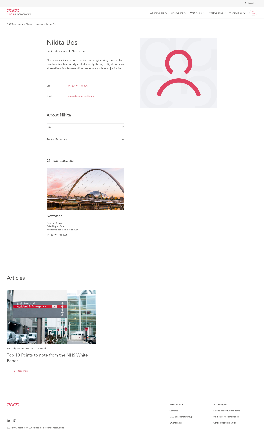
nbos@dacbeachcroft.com (81, 96)
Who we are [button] (177, 13)
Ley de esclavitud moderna (226, 410)
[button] (253, 13)
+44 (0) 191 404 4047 (78, 85)
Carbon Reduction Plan (224, 422)
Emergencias (176, 422)
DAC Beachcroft (15, 24)
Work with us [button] (235, 13)
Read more (22, 371)
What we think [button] (215, 13)
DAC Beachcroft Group (181, 416)
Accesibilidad (176, 404)
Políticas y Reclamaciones (226, 416)
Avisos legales (220, 404)
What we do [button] (196, 13)
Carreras (174, 410)
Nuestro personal (34, 24)
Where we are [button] (157, 13)
